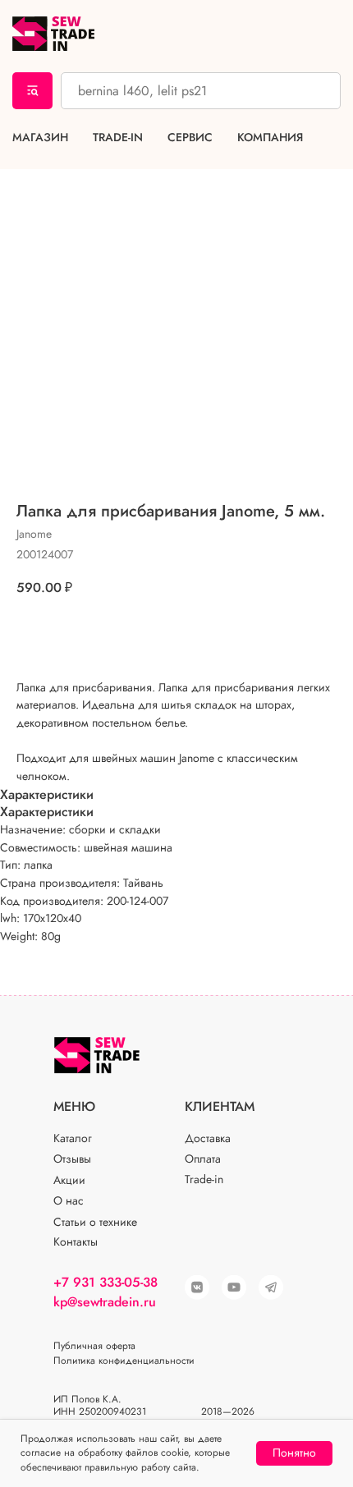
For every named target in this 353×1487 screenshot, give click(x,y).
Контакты (75, 1241)
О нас (68, 1200)
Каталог (72, 1138)
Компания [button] (270, 137)
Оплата (203, 1158)
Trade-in (118, 137)
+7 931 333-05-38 (105, 1282)
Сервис (190, 137)
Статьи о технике (95, 1222)
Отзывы (72, 1158)
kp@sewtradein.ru (104, 1301)
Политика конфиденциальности (124, 1360)
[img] (234, 1287)
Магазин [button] (40, 137)
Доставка (208, 1138)
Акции (69, 1180)
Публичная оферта (94, 1345)
